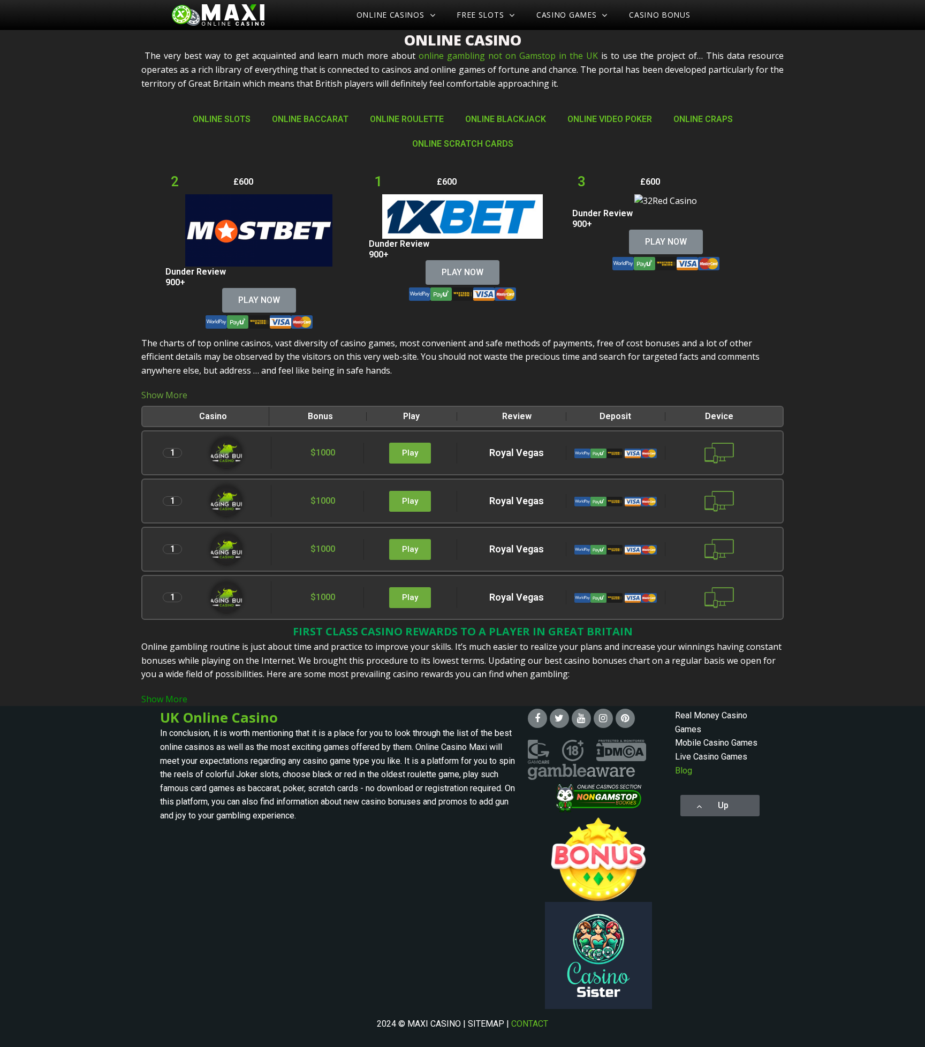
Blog (683, 770)
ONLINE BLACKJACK (505, 119)
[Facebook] (537, 718)
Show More (164, 395)
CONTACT (529, 1024)
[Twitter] (559, 718)
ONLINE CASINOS (390, 15)
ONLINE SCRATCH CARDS (462, 144)
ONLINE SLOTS (222, 119)
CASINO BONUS (659, 15)
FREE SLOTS (480, 15)
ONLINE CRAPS (703, 119)
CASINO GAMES (566, 15)
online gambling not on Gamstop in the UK (508, 56)
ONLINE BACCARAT (310, 119)
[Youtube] (581, 718)
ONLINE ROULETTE (407, 119)
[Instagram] (603, 718)
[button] (259, 300)
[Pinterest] (625, 718)
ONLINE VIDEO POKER (609, 119)
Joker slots (257, 774)
